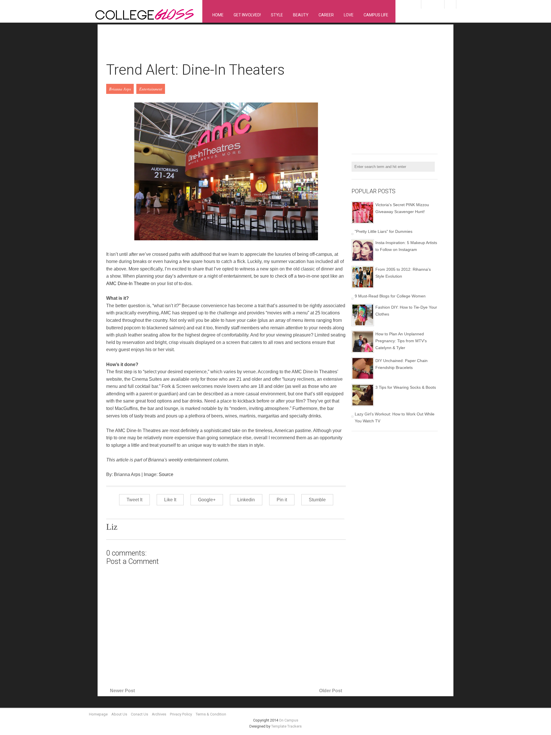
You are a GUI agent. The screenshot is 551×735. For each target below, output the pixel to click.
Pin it (282, 499)
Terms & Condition (211, 714)
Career (326, 15)
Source (166, 474)
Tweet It (134, 499)
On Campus (288, 720)
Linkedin (246, 499)
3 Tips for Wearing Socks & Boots (405, 387)
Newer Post (122, 690)
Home (218, 15)
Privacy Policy (181, 714)
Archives (159, 714)
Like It (170, 499)
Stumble (317, 499)
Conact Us (139, 714)
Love (349, 15)
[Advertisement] (210, 46)
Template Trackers (286, 726)
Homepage (98, 714)
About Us (119, 714)
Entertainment (150, 89)
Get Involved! (247, 15)
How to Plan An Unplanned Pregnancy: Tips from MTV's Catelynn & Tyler (401, 341)
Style (277, 15)
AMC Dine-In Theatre (128, 283)
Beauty (301, 15)
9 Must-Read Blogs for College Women (390, 296)
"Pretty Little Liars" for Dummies (383, 231)
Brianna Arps (120, 89)
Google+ (207, 499)
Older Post (330, 690)
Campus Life (376, 15)
